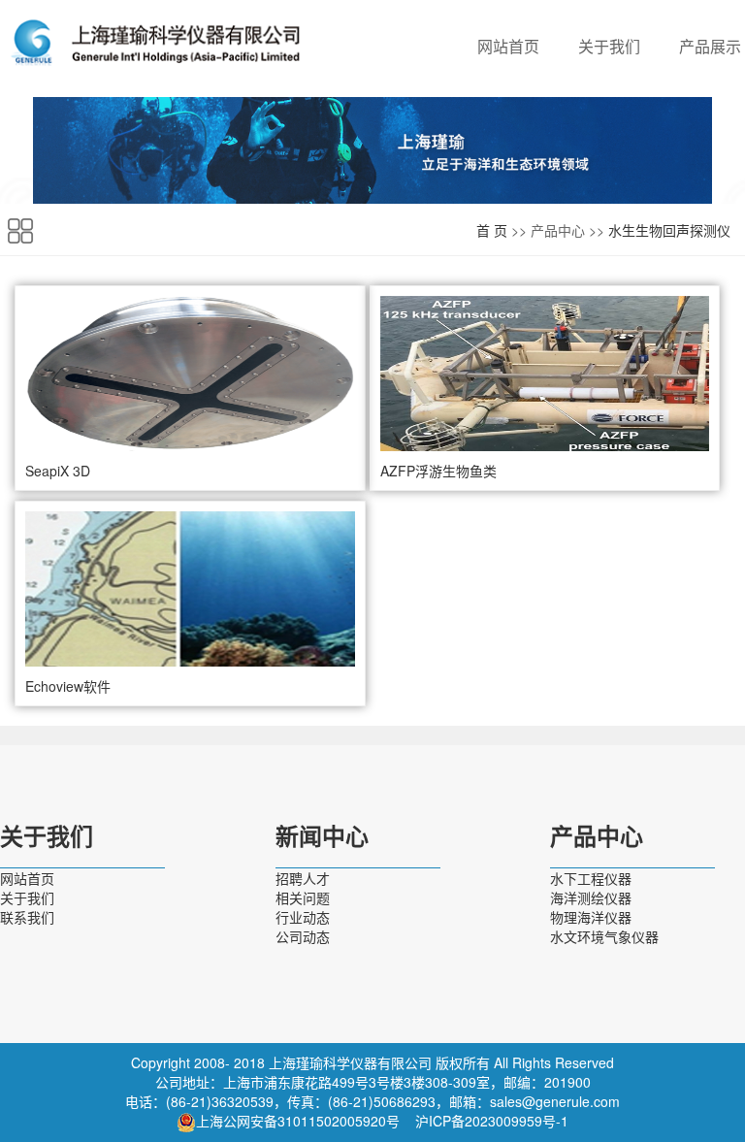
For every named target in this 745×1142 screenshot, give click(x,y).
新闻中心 (322, 837)
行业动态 (302, 917)
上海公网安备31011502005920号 (298, 1120)
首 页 (491, 230)
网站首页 (508, 46)
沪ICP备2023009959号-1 (491, 1120)
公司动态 (302, 936)
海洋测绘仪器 (591, 897)
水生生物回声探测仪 (669, 230)
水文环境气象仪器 (604, 936)
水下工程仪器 (591, 878)
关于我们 (609, 46)
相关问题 (302, 897)
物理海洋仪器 (591, 917)
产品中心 (596, 837)
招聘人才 (302, 878)
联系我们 (27, 917)
